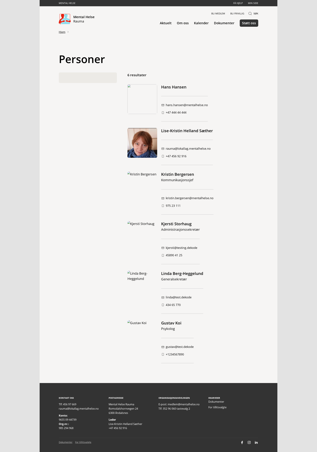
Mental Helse (67, 3)
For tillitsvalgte (217, 407)
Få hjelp (238, 3)
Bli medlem (218, 13)
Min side (253, 3)
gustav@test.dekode (180, 347)
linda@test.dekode (179, 297)
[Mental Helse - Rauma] (65, 19)
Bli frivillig (237, 13)
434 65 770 (173, 305)
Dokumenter (224, 23)
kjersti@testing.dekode (181, 248)
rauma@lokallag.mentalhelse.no (188, 149)
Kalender (201, 23)
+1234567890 (175, 354)
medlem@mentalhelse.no (184, 404)
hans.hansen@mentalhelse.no (187, 105)
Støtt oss (249, 23)
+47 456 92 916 (176, 156)
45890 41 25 (174, 255)
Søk (255, 13)
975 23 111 (173, 206)
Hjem (62, 32)
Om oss (183, 23)
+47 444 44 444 (176, 112)
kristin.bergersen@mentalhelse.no (189, 198)
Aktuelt (166, 23)
